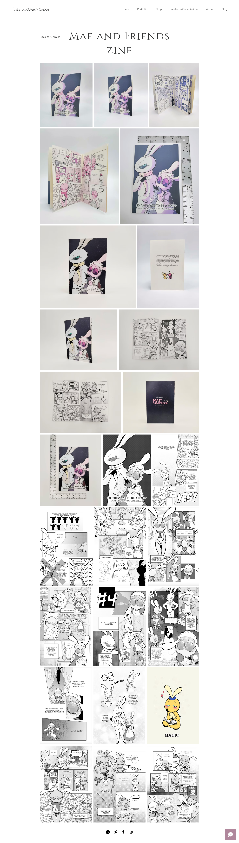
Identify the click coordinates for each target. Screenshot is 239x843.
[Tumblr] (123, 832)
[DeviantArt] (116, 832)
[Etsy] (108, 832)
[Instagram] (131, 832)
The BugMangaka (31, 9)
